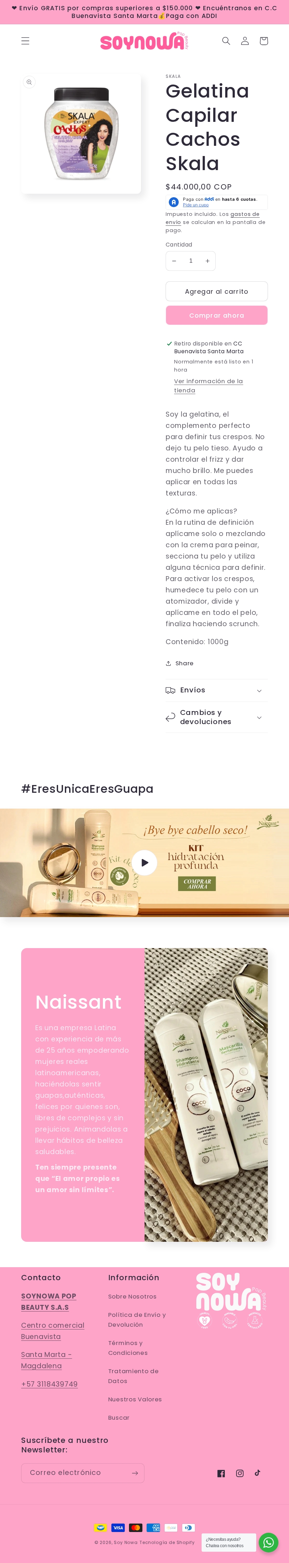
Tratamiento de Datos (133, 1376)
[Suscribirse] (134, 1473)
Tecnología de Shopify (167, 1542)
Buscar (119, 1417)
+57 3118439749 (49, 1384)
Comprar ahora (217, 315)
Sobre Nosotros (132, 1296)
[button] (25, 41)
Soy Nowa (126, 1542)
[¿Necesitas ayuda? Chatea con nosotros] (268, 1542)
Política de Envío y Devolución (137, 1319)
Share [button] (185, 663)
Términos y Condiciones (128, 1348)
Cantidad (179, 244)
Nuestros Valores (135, 1399)
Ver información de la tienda (208, 385)
